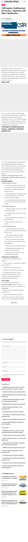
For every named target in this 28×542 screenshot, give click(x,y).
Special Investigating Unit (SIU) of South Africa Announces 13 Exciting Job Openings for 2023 (9, 493)
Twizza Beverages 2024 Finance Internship (13, 411)
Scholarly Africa (11, 1)
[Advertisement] (14, 53)
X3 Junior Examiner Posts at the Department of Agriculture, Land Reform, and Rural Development (9, 502)
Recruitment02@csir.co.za (8, 284)
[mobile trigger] (2, 1)
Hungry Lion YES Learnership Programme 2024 (14, 419)
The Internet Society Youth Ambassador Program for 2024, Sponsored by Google (13, 177)
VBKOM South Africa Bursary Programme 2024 (14, 404)
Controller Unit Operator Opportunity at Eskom (14, 391)
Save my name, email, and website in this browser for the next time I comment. (14, 375)
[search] (22, 1)
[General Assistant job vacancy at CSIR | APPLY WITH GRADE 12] (23, 485)
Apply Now (14, 302)
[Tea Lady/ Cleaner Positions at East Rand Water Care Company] (23, 478)
